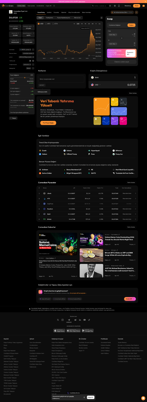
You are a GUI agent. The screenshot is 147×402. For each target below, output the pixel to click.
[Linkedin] (80, 321)
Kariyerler (32, 350)
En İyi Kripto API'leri (60, 299)
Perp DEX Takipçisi (9, 391)
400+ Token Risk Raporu (59, 377)
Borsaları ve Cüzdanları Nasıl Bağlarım (128, 345)
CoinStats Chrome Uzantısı (86, 342)
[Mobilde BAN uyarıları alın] (136, 12)
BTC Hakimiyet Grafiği (58, 367)
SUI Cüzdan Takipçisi (10, 388)
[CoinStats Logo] (7, 6)
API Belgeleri (33, 358)
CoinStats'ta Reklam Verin (37, 353)
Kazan (5, 345)
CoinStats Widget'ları (57, 361)
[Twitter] (33, 61)
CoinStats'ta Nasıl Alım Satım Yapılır (127, 353)
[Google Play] (88, 330)
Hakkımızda (33, 367)
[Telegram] (30, 61)
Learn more (81, 1)
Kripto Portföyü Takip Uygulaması (13, 342)
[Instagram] (63, 321)
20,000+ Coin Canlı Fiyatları (59, 372)
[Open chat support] (143, 398)
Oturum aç (128, 5)
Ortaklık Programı (8, 356)
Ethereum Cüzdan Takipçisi (11, 375)
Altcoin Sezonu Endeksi (58, 369)
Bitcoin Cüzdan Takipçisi (10, 386)
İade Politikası (105, 353)
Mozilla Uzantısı (83, 348)
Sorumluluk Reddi (106, 342)
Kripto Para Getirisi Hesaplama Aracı (62, 342)
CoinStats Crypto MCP (58, 380)
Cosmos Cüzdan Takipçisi (11, 372)
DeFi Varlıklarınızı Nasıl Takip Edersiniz (128, 348)
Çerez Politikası (105, 350)
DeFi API (54, 394)
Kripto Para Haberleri (9, 350)
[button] (30, 49)
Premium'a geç (130, 53)
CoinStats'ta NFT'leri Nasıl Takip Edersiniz (129, 358)
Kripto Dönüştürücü (57, 350)
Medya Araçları (34, 348)
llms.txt (53, 383)
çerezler (71, 396)
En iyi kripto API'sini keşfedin (77, 293)
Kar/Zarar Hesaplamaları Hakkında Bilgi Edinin (130, 350)
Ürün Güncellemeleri (35, 342)
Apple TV (81, 350)
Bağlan (131, 25)
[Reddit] (75, 321)
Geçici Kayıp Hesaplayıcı (59, 348)
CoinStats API (33, 356)
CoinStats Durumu (123, 361)
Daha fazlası (133, 93)
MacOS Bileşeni (83, 345)
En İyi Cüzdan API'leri (75, 299)
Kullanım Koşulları (105, 345)
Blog (5, 348)
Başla (136, 5)
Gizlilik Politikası (105, 348)
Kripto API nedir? (46, 299)
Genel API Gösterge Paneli (37, 361)
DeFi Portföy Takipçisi (10, 358)
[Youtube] (85, 321)
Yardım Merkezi (122, 342)
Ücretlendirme (34, 345)
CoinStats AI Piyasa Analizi (11, 353)
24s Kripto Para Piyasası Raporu (61, 364)
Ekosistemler (7, 394)
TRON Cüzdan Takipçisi (10, 383)
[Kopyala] (30, 49)
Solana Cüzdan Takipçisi (11, 369)
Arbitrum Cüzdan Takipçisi (11, 367)
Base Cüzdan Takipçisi (10, 377)
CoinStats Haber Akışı (36, 364)
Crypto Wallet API (56, 386)
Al (108, 40)
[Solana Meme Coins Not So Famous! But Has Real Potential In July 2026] (58, 244)
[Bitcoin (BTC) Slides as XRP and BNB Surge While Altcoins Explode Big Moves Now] (91, 255)
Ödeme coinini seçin (121, 62)
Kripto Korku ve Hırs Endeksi (60, 358)
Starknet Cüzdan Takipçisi (11, 361)
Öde (109, 31)
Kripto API (129, 299)
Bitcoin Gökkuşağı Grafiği (59, 353)
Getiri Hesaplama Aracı (58, 345)
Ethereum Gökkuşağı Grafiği (59, 356)
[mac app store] (73, 330)
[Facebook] (89, 321)
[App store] (59, 330)
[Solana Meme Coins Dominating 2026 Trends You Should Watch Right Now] (91, 239)
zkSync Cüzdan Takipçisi (11, 364)
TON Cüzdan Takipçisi (10, 380)
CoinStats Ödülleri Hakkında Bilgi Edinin (129, 356)
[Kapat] (144, 1)
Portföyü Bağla (48, 123)
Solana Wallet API (56, 388)
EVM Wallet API (56, 391)
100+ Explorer (56, 375)
